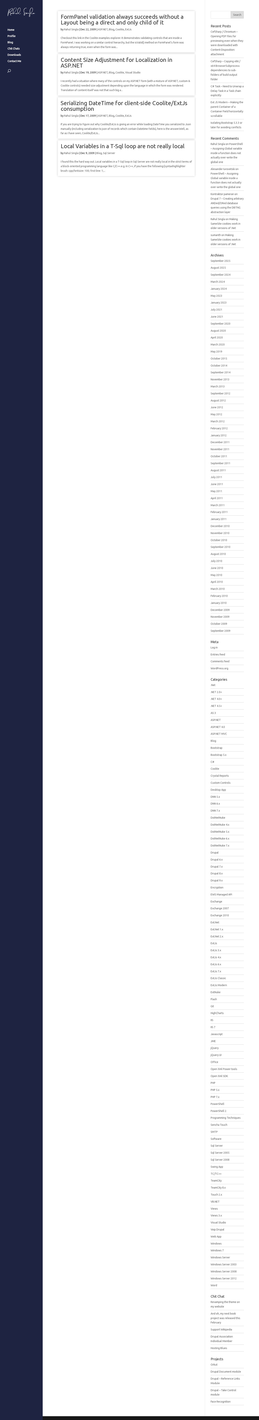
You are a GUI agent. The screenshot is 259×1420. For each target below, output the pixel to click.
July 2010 (216, 560)
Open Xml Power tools (224, 1069)
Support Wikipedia (221, 1329)
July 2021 (216, 309)
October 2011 (219, 456)
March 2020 (218, 344)
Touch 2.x (216, 1194)
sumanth (216, 235)
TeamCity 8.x (218, 1187)
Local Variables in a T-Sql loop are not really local (122, 146)
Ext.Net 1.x (217, 929)
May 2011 (216, 491)
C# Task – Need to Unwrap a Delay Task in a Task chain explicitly (227, 91)
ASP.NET (103, 29)
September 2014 (220, 372)
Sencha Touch (219, 1124)
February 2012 (219, 428)
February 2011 (219, 512)
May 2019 (216, 351)
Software (216, 1138)
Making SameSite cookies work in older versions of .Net (225, 224)
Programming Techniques (226, 1117)
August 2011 (218, 470)
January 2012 (219, 435)
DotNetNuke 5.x (220, 831)
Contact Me (14, 61)
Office (214, 1062)
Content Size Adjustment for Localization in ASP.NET (116, 63)
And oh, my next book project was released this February (225, 1318)
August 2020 (218, 330)
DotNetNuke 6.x (220, 838)
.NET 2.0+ (216, 692)
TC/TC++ (216, 1173)
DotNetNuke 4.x (220, 824)
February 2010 (219, 595)
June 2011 (217, 484)
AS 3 (213, 712)
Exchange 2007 (220, 908)
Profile (12, 36)
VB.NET (215, 1201)
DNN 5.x (215, 796)
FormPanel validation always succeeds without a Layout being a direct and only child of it (122, 19)
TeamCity (216, 1180)
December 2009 (220, 609)
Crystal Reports (220, 775)
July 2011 (216, 477)
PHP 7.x (215, 1096)
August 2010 (218, 553)
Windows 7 (217, 1250)
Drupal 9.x (217, 880)
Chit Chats (14, 48)
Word (214, 1285)
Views (214, 1208)
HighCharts (217, 1013)
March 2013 (218, 386)
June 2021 (217, 316)
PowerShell (217, 1103)
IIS (212, 1020)
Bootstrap (216, 747)
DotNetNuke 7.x (220, 845)
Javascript (217, 1034)
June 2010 (217, 568)
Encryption (217, 887)
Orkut (214, 1364)
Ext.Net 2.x (217, 936)
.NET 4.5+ (216, 705)
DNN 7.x (215, 810)
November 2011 (220, 449)
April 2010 (217, 581)
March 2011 (218, 505)
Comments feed (220, 661)
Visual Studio (132, 72)
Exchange (216, 901)
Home (11, 29)
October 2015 (219, 358)
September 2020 (220, 323)
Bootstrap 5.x (218, 754)
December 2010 (220, 526)
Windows (216, 1243)
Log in (214, 647)
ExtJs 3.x (216, 950)
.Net (213, 685)
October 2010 (219, 540)
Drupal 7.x (217, 866)
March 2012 (218, 421)
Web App (216, 1236)
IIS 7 (213, 1027)
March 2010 (218, 588)
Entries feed (218, 654)
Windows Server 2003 (224, 1264)
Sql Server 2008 (220, 1159)
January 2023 (219, 302)
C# (212, 761)
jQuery (215, 1047)
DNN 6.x (215, 803)
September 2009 (220, 630)
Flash (214, 999)
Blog (10, 42)
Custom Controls (221, 782)
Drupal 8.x (217, 873)
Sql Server (109, 153)
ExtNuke (216, 992)
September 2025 (220, 260)
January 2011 (219, 519)
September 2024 (220, 274)
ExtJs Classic (218, 978)
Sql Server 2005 (220, 1152)
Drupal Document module (226, 1371)
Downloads (14, 54)
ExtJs (128, 29)
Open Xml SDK (219, 1076)
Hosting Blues (219, 1348)
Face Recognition (221, 1401)
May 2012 (216, 414)
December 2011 (220, 442)
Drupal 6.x (217, 859)
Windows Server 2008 (224, 1271)
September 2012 (220, 393)
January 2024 (219, 288)
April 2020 (217, 337)
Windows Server (220, 1257)
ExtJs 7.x (216, 971)
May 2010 (216, 575)
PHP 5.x (215, 1089)
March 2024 (218, 281)
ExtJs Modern (219, 985)
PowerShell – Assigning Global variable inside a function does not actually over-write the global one (227, 153)
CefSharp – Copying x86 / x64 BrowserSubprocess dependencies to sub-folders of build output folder (225, 70)
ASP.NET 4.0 (218, 726)
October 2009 (219, 623)
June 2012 (217, 407)
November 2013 (220, 379)
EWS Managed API (221, 894)
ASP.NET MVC (219, 733)
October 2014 (219, 365)
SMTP (214, 1131)
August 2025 (218, 267)
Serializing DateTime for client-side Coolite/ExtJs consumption (124, 106)
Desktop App (218, 789)
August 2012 (218, 400)
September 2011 (220, 463)
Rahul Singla (71, 29)
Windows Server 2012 (224, 1278)
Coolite (119, 29)
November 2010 (220, 533)
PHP (213, 1082)
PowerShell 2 (218, 1110)
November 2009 (220, 616)
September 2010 (220, 546)
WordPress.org (219, 668)
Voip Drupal (217, 1229)
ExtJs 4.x (216, 957)
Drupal (215, 852)
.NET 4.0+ (216, 698)
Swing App (217, 1166)
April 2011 (217, 498)
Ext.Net (215, 922)
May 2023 (216, 295)
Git (212, 1006)
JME (213, 1041)
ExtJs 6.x (216, 964)
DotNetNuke (218, 817)
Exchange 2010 (220, 915)
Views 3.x (216, 1215)
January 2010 (219, 602)
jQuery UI (216, 1055)
